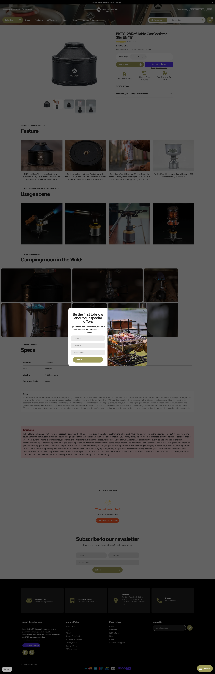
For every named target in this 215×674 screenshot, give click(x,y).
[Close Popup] (143, 310)
